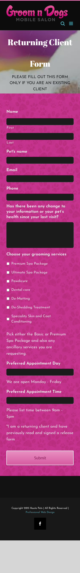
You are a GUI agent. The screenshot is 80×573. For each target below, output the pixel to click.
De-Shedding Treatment (30, 307)
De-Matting (20, 298)
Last (10, 142)
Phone (12, 189)
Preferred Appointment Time (34, 392)
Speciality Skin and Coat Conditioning (31, 319)
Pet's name (16, 152)
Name (12, 112)
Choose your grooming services (36, 254)
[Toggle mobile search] (63, 23)
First (10, 128)
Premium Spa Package (29, 263)
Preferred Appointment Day (33, 364)
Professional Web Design (40, 512)
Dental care (20, 290)
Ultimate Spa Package (29, 272)
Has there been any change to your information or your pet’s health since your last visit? (35, 211)
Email (11, 170)
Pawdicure (19, 281)
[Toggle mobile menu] (71, 23)
